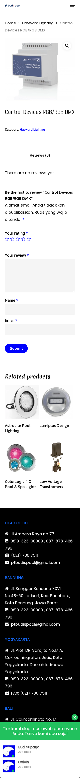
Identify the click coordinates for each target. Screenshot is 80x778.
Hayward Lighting (38, 23)
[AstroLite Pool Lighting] (22, 402)
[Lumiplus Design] (56, 402)
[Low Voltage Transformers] (56, 458)
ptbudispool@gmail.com (35, 562)
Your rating (16, 233)
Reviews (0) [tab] (40, 155)
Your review (17, 255)
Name (11, 300)
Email (11, 320)
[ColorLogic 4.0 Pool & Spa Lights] (22, 458)
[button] (72, 5)
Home (10, 23)
